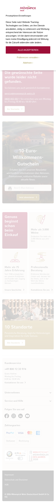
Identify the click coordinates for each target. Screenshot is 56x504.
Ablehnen (27, 63)
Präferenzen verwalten (27, 57)
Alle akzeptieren (28, 50)
